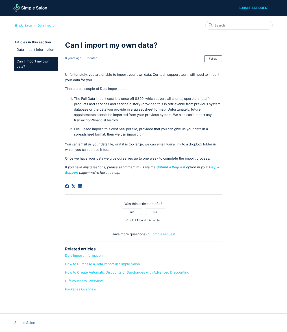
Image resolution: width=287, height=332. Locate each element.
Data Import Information (35, 49)
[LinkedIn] (80, 186)
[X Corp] (74, 186)
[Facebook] (67, 186)
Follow (213, 58)
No (155, 212)
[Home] (30, 8)
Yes (132, 212)
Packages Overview (80, 289)
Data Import (46, 25)
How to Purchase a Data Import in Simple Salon (102, 264)
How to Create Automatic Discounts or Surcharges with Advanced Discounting (127, 272)
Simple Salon (23, 25)
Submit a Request (171, 167)
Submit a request (254, 8)
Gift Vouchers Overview (84, 281)
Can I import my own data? (33, 64)
